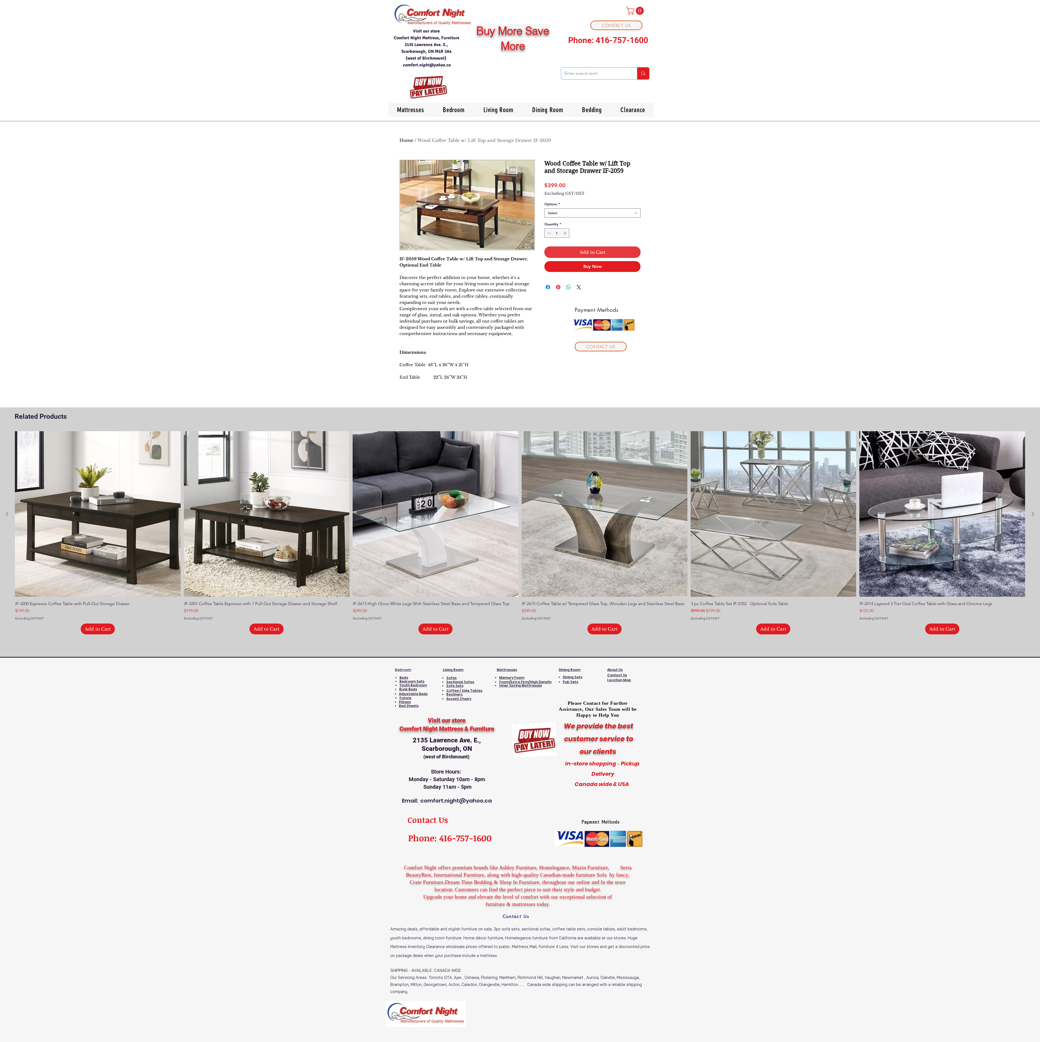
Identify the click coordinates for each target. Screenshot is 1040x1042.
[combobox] (592, 213)
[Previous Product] (7, 514)
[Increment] (565, 233)
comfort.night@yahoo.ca (426, 65)
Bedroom (403, 669)
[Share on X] (579, 287)
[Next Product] (1033, 514)
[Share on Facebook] (548, 287)
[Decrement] (548, 233)
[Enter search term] (643, 73)
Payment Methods (600, 821)
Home (406, 140)
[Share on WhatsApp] (568, 287)
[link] (636, 11)
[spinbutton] (557, 233)
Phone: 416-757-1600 (608, 40)
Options (552, 204)
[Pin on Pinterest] (558, 287)
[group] (520, 533)
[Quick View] (98, 514)
